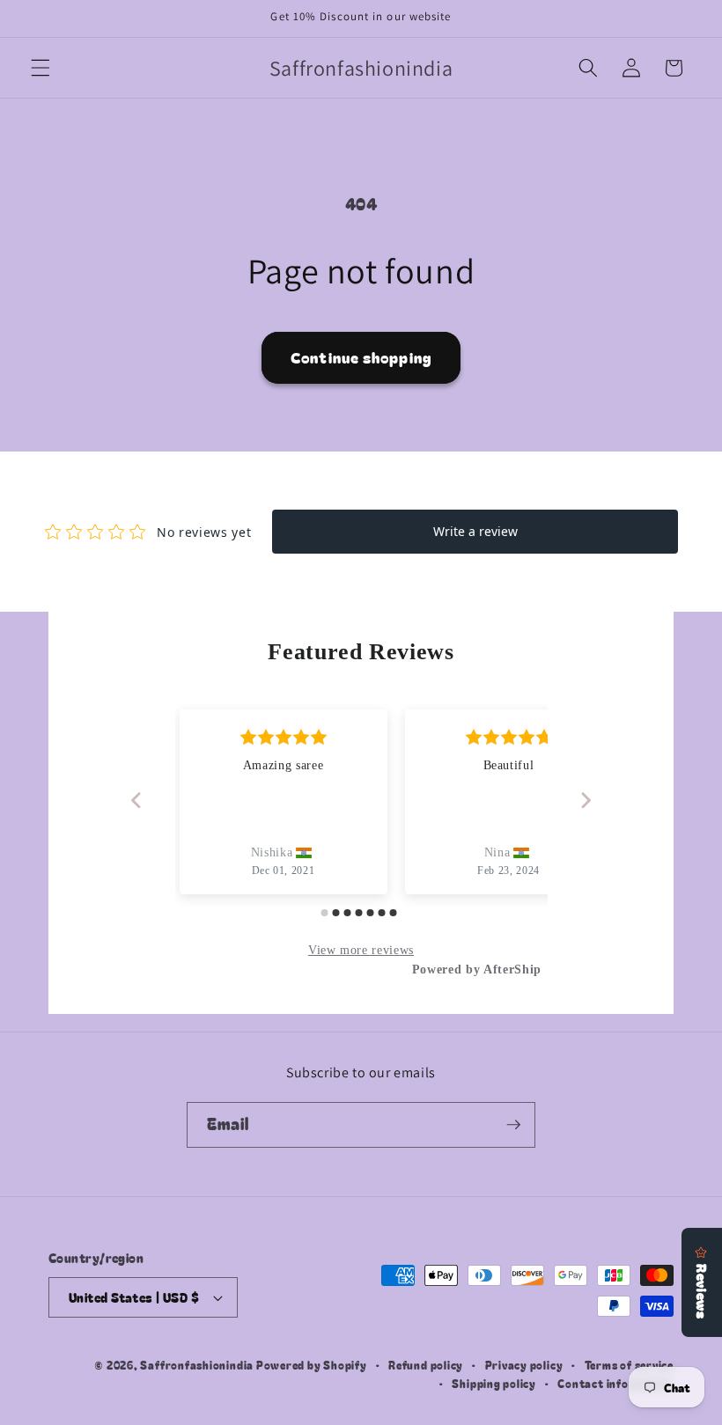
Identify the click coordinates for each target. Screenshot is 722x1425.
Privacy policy (524, 1364)
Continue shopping (361, 357)
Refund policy (425, 1364)
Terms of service (629, 1364)
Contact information (615, 1383)
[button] (40, 68)
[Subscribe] (513, 1125)
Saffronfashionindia (197, 1364)
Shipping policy (494, 1383)
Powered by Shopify (311, 1364)
